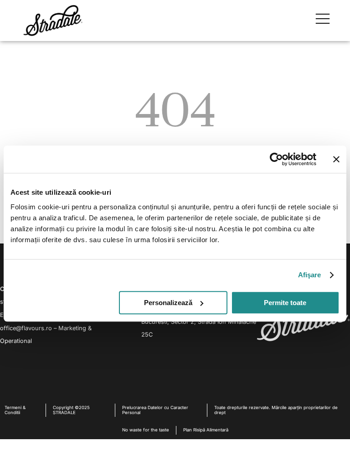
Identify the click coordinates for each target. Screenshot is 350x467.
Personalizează (168, 302)
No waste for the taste (145, 429)
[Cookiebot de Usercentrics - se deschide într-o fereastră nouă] (276, 159)
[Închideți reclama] (336, 159)
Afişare (309, 275)
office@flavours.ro (26, 328)
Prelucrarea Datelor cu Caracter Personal (155, 410)
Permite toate (285, 302)
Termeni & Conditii (15, 410)
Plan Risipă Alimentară (205, 429)
